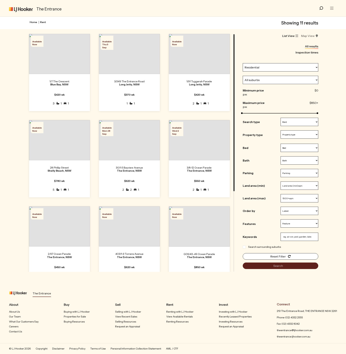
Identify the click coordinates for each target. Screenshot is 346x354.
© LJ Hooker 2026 (20, 348)
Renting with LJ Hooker (180, 311)
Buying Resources (74, 321)
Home (33, 22)
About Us (14, 311)
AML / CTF (172, 348)
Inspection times (307, 52)
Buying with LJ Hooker (77, 311)
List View (288, 36)
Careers (13, 326)
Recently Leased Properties (235, 316)
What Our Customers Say (24, 321)
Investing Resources (230, 321)
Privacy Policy (77, 348)
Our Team (15, 316)
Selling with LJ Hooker (128, 311)
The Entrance (42, 293)
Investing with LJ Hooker (233, 311)
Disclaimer (58, 348)
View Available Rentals (179, 316)
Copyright (41, 348)
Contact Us (15, 331)
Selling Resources (125, 321)
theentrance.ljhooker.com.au (293, 336)
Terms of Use (98, 348)
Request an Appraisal (127, 326)
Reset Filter (278, 256)
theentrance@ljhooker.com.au (294, 330)
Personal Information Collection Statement (136, 348)
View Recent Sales (126, 316)
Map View (308, 36)
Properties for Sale (75, 316)
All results (311, 46)
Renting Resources (177, 321)
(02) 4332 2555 (294, 317)
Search (278, 266)
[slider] (242, 113)
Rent (43, 22)
